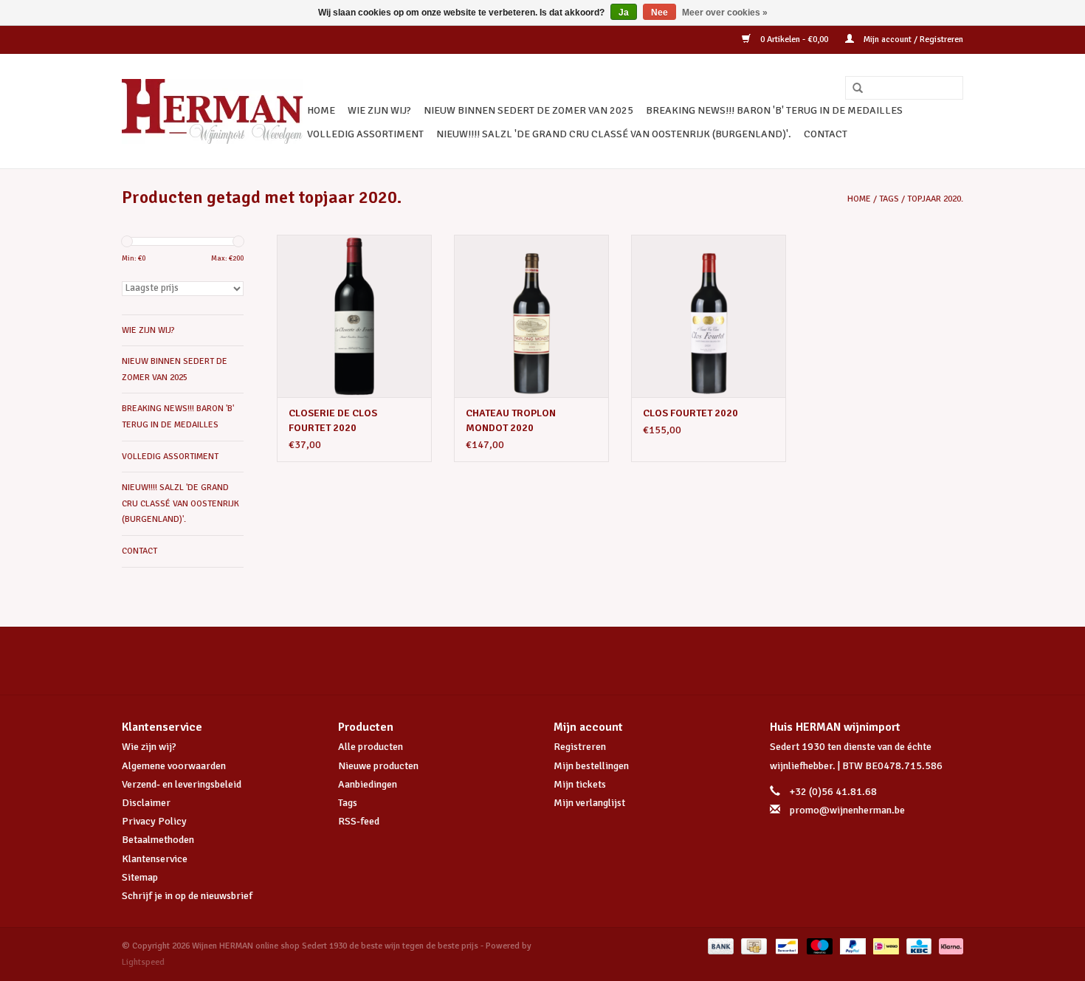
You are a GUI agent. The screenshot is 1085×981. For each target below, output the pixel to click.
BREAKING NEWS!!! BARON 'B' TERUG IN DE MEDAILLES (774, 110)
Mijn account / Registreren (912, 39)
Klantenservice (154, 859)
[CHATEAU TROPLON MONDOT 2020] (531, 316)
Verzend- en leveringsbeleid (181, 784)
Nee (659, 12)
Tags (889, 198)
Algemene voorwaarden (174, 766)
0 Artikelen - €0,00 (794, 39)
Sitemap (140, 877)
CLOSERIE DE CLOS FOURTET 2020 (333, 420)
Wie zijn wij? (149, 746)
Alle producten (370, 746)
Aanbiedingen (367, 784)
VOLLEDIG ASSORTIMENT (365, 134)
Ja (624, 12)
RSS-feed (358, 821)
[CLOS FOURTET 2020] (708, 316)
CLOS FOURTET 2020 (690, 413)
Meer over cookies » (725, 12)
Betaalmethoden (158, 839)
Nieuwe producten (378, 766)
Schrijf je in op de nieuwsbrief (187, 895)
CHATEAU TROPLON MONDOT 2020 (511, 420)
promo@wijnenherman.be (847, 810)
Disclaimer (146, 802)
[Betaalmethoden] (719, 945)
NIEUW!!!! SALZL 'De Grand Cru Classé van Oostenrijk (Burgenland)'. (613, 134)
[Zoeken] (852, 88)
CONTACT (825, 134)
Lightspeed (143, 962)
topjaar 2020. (935, 198)
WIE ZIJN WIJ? (379, 110)
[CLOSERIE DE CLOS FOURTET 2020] (354, 316)
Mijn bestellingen (591, 766)
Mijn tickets (580, 784)
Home (321, 110)
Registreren (580, 746)
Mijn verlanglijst (589, 802)
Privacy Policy (154, 821)
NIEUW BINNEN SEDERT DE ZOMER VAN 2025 (528, 110)
